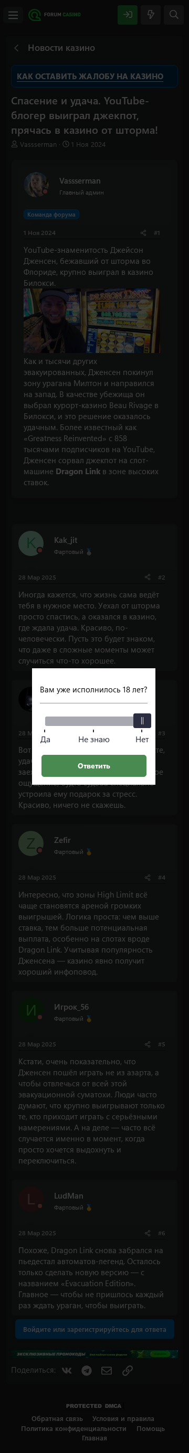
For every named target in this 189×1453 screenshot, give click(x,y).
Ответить (94, 766)
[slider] (142, 720)
